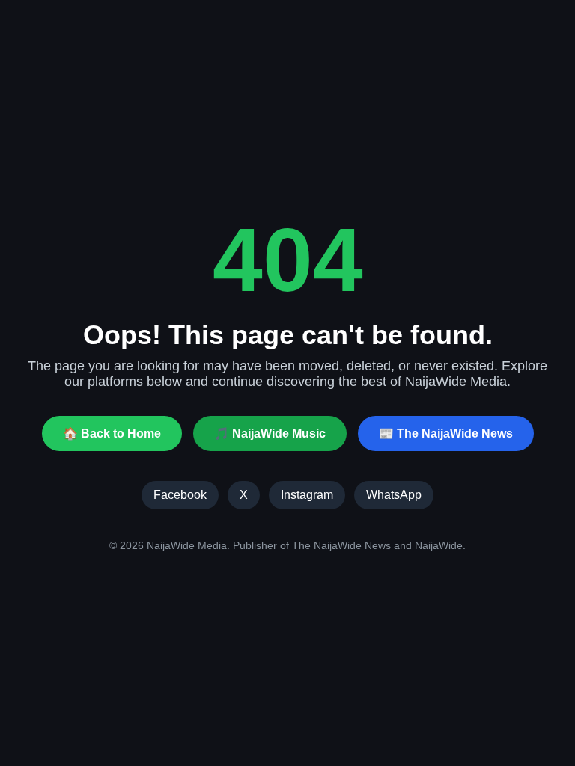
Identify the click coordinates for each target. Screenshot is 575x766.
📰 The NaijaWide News (446, 433)
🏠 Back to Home (112, 433)
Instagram (307, 494)
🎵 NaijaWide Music (270, 433)
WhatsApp (394, 494)
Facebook (180, 494)
